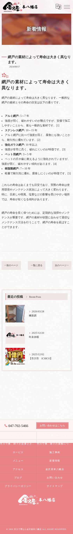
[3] (63, 149)
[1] (57, 125)
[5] (69, 173)
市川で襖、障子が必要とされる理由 (18, 443)
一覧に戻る (36, 265)
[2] (38, 139)
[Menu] (67, 6)
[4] (55, 163)
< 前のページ (11, 265)
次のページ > (62, 265)
